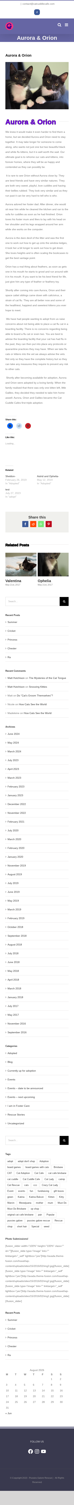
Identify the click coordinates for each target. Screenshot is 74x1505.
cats (26, 1185)
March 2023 (14, 777)
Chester (12, 648)
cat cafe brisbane (57, 1173)
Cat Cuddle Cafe (31, 1179)
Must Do (62, 1203)
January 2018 (15, 997)
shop (9, 1226)
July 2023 (13, 760)
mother (39, 1203)
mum (50, 1203)
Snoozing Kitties (38, 686)
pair (40, 1214)
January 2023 (15, 795)
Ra (9, 657)
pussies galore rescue (38, 1220)
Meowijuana (25, 1203)
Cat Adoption (23, 1173)
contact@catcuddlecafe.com (38, 3)
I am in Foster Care (19, 1105)
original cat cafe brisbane (20, 1214)
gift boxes (59, 1191)
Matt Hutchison (16, 678)
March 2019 (14, 909)
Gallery (20, 573)
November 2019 (17, 865)
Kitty (61, 1197)
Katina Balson (36, 1197)
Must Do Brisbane (16, 1209)
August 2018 (15, 944)
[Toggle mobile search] (59, 25)
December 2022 (17, 804)
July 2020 (13, 830)
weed (46, 1226)
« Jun (8, 1413)
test (7, 489)
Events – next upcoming (21, 1097)
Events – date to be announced (25, 1088)
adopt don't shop (26, 1161)
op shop (35, 1209)
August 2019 (15, 874)
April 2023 (13, 769)
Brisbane (58, 1167)
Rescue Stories (16, 1114)
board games (14, 1167)
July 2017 (13, 1006)
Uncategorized (16, 1123)
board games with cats (37, 1167)
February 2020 (16, 848)
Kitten (51, 1197)
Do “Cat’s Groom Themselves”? (35, 695)
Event (10, 1191)
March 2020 (14, 839)
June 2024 (14, 733)
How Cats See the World (33, 704)
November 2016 (17, 1023)
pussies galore (14, 1220)
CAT (9, 1173)
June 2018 (14, 962)
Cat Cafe (39, 1173)
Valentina (20, 555)
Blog (10, 1061)
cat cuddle (12, 1179)
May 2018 (13, 970)
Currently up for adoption (22, 1070)
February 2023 (16, 786)
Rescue (59, 1220)
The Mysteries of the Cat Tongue (47, 678)
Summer (12, 622)
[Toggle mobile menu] (67, 25)
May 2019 (13, 900)
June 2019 (14, 891)
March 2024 (14, 751)
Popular (50, 1214)
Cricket (11, 630)
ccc (35, 1185)
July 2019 (13, 883)
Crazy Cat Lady (50, 1185)
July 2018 (13, 953)
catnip (62, 1179)
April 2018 (13, 979)
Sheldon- (10, 476)
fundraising (43, 1191)
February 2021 (16, 821)
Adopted (12, 1053)
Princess (12, 639)
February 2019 (16, 918)
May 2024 (13, 742)
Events (11, 1079)
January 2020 (15, 856)
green (10, 1197)
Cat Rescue (13, 1185)
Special (35, 1226)
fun (31, 1191)
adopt (10, 1161)
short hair (22, 1226)
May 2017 (13, 1014)
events (21, 1191)
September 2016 (17, 1032)
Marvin (10, 1203)
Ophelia (52, 555)
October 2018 (15, 927)
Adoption (44, 1161)
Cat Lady (49, 1179)
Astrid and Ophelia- (48, 476)
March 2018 (14, 988)
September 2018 (17, 935)
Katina (21, 1197)
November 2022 (17, 812)
